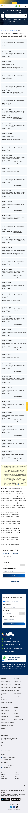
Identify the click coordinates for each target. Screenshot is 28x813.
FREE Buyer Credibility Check (7, 687)
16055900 (9, 363)
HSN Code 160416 (5, 507)
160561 (9, 376)
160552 (9, 190)
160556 (9, 282)
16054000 (9, 155)
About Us (16, 707)
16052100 (9, 84)
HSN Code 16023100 (5, 516)
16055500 (9, 269)
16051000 (9, 61)
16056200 (9, 412)
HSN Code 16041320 (15, 532)
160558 (9, 329)
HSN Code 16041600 (15, 537)
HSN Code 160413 (5, 505)
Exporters (3, 678)
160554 (9, 237)
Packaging (17, 774)
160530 (9, 123)
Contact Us (3, 719)
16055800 (9, 340)
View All (17, 21)
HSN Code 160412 (21, 503)
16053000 (9, 133)
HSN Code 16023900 (5, 519)
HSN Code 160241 (13, 498)
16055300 (9, 225)
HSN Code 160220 (5, 496)
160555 (9, 260)
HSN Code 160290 (22, 500)
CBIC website (20, 484)
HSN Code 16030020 (15, 526)
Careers (15, 710)
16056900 (9, 451)
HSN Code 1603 (19, 491)
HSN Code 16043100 (5, 544)
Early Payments (17, 681)
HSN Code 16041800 (15, 539)
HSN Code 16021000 (5, 514)
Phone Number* (6, 562)
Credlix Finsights (4, 716)
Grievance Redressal (18, 719)
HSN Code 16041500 (5, 537)
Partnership (16, 716)
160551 (9, 168)
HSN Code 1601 (4, 491)
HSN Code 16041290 (15, 530)
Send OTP (22, 565)
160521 (9, 74)
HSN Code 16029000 (15, 523)
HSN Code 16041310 (5, 532)
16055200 (9, 201)
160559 (9, 354)
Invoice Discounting (5, 681)
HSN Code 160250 (13, 500)
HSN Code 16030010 (5, 526)
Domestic (7, 553)
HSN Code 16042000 (15, 542)
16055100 (9, 177)
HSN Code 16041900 (5, 542)
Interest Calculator (5, 710)
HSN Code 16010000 (14, 512)
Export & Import (15, 553)
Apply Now (14, 2)
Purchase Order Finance (6, 684)
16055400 (9, 247)
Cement (19, 19)
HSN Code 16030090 (5, 528)
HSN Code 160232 (21, 496)
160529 (9, 99)
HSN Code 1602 (11, 491)
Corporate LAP (4, 728)
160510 (9, 51)
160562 (9, 401)
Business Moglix (4, 772)
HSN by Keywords (17, 696)
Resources (16, 713)
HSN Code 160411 (13, 503)
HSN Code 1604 (4, 493)
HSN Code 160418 (21, 507)
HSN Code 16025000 (5, 523)
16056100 (9, 387)
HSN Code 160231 (13, 496)
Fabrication (17, 772)
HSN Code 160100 (12, 493)
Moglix (16, 776)
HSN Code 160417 (13, 507)
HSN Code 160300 (5, 503)
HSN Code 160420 (13, 509)
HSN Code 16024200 (5, 521)
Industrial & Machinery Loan (7, 725)
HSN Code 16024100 (15, 519)
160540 (9, 146)
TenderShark (4, 778)
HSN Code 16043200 (15, 544)
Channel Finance (17, 687)
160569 (9, 440)
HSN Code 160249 (5, 500)
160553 (9, 215)
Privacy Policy (11, 809)
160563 (9, 41)
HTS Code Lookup (17, 693)
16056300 (9, 426)
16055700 (9, 316)
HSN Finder (16, 690)
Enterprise (3, 774)
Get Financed (14, 575)
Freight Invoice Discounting (7, 690)
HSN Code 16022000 (15, 514)
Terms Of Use (17, 809)
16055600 (9, 293)
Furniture (15, 19)
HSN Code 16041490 (15, 535)
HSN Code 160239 (5, 498)
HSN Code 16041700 (5, 539)
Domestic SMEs (4, 707)
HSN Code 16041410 (5, 535)
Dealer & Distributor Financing (7, 722)
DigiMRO (3, 776)
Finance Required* (7, 556)
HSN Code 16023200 (15, 516)
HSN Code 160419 (5, 509)
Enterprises (16, 678)
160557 (9, 307)
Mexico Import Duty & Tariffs (20, 699)
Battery (10, 21)
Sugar (24, 19)
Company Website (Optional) (9, 568)
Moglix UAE (17, 778)
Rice (14, 21)
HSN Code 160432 (5, 512)
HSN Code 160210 (20, 493)
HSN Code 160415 (21, 505)
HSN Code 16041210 (5, 530)
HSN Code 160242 (21, 498)
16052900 (9, 109)
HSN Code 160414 (13, 505)
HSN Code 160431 (21, 509)
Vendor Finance (17, 684)
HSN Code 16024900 (15, 521)
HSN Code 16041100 (15, 528)
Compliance (3, 713)
